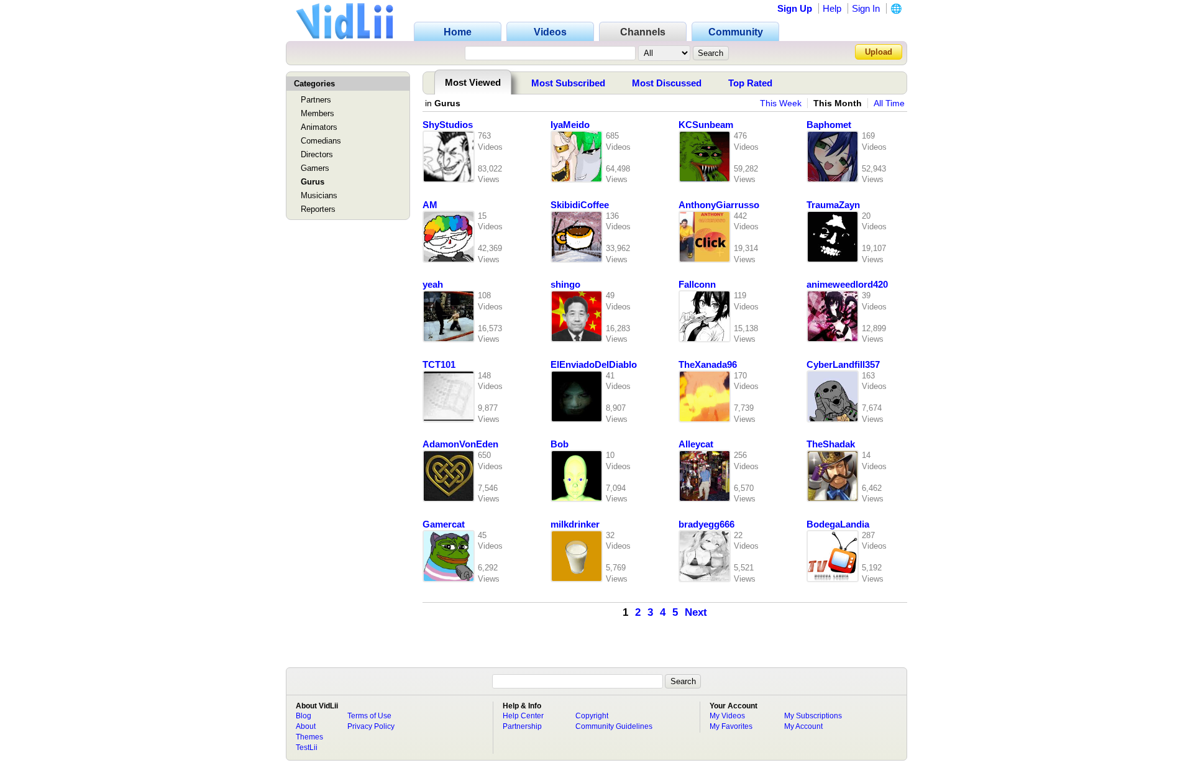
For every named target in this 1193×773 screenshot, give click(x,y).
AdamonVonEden (460, 444)
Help (832, 8)
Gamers (315, 168)
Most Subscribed (568, 83)
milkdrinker (575, 524)
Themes (309, 737)
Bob (560, 444)
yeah (433, 285)
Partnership (522, 726)
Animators (319, 127)
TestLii (307, 747)
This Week (781, 103)
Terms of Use (369, 715)
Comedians (321, 140)
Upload (878, 52)
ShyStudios (448, 125)
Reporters (318, 209)
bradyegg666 (706, 524)
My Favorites (731, 726)
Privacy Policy (371, 726)
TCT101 (439, 365)
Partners (316, 99)
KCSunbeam (706, 125)
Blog (303, 715)
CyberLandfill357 (843, 365)
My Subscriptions (813, 715)
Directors (317, 154)
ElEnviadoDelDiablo (594, 365)
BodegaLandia (838, 524)
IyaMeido (570, 125)
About (306, 726)
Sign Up (794, 8)
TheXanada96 (708, 365)
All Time (889, 103)
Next (696, 612)
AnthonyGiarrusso (719, 205)
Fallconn (697, 285)
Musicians (319, 195)
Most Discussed (667, 83)
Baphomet (829, 125)
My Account (803, 726)
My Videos (727, 715)
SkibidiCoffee (580, 205)
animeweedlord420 (847, 285)
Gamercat (444, 524)
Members (317, 113)
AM (430, 205)
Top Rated (750, 83)
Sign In (866, 8)
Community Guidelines (613, 726)
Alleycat (696, 444)
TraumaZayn (833, 205)
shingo (565, 285)
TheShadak (831, 444)
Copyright (591, 715)
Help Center (523, 715)
